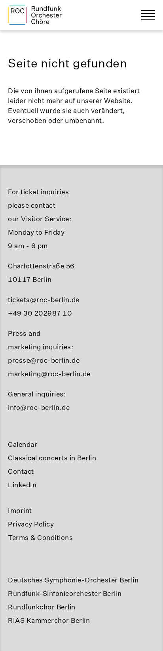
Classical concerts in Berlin (52, 458)
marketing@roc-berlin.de (49, 374)
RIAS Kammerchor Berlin (49, 620)
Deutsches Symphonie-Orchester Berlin (73, 580)
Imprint (20, 510)
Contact (21, 471)
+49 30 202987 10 (40, 313)
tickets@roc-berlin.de (44, 299)
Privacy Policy (31, 524)
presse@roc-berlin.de (44, 360)
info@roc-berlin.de (39, 407)
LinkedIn (22, 485)
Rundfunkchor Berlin (42, 607)
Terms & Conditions (40, 537)
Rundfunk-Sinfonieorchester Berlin (65, 593)
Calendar (22, 444)
